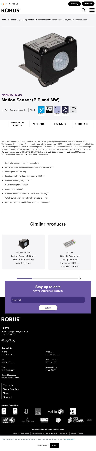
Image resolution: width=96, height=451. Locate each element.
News (6, 393)
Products (8, 385)
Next (79, 277)
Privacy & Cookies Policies (21, 433)
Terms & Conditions (38, 433)
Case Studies (11, 389)
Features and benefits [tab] (17, 124)
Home (4, 19)
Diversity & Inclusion (77, 433)
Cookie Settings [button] (43, 445)
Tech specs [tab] (38, 124)
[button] (4, 4)
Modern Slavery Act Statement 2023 (57, 433)
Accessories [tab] (81, 124)
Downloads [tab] (60, 124)
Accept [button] (54, 445)
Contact (7, 397)
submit (48, 308)
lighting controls (28, 19)
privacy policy (69, 439)
